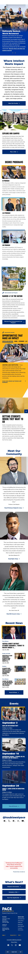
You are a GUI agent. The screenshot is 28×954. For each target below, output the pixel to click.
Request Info (14, 952)
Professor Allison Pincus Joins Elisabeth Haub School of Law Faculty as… (7, 658)
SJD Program (6, 245)
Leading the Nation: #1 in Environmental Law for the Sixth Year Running (7, 683)
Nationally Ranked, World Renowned (11, 32)
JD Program (5, 181)
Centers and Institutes (7, 341)
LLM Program (6, 213)
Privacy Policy (14, 942)
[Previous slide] (13, 53)
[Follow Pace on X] (12, 945)
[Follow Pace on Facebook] (8, 945)
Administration (21, 918)
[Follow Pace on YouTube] (20, 945)
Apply (8, 952)
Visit (21, 952)
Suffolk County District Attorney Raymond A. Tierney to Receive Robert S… (13, 645)
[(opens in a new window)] (4, 821)
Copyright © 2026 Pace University (14, 939)
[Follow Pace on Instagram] (16, 945)
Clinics (15, 341)
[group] (14, 30)
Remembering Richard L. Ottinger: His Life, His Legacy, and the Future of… (13, 757)
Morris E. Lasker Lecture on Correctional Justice (13, 789)
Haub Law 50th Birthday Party (10, 726)
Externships (21, 341)
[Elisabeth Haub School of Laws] (9, 910)
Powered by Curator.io (19, 871)
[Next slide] (15, 53)
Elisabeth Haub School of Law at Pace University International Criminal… (6, 671)
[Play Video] (26, 411)
